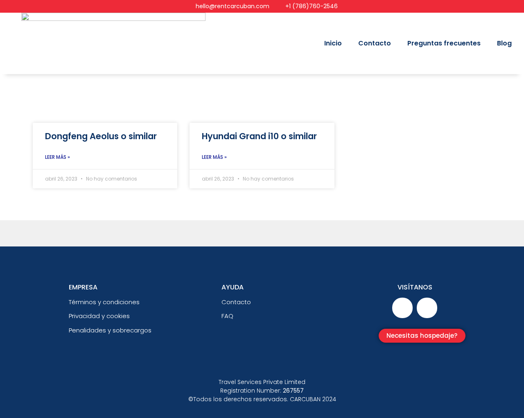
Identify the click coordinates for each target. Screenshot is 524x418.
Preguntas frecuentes (444, 43)
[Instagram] (427, 308)
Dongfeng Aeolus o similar (101, 136)
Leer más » (57, 157)
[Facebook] (402, 308)
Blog (504, 43)
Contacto (374, 43)
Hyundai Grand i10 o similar (259, 136)
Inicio (333, 43)
